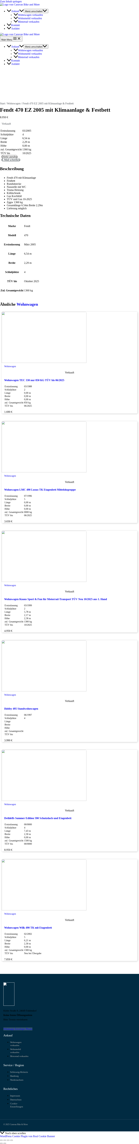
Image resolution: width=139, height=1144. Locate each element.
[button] (21, 11)
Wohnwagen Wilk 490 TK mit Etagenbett (28, 927)
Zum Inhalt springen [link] (11, 1)
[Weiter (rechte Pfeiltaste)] (4, 1143)
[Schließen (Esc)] (11, 1140)
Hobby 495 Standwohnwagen (21, 708)
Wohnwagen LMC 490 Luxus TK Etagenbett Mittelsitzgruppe (40, 489)
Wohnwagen (14, 103)
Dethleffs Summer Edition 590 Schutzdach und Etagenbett (37, 818)
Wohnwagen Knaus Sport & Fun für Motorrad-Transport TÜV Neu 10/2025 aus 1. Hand (55, 599)
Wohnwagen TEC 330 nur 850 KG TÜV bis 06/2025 (34, 380)
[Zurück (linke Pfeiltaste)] (1, 1143)
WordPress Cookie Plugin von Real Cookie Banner (27, 1136)
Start (2, 103)
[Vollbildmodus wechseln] (4, 1140)
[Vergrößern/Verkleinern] (1, 1140)
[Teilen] (8, 1140)
